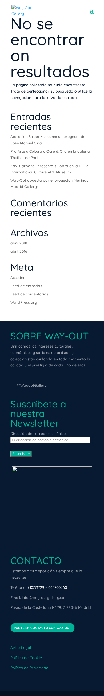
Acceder (17, 277)
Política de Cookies (27, 657)
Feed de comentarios (29, 294)
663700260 (57, 587)
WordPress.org (23, 302)
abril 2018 (18, 243)
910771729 (35, 587)
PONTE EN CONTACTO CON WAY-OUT (42, 628)
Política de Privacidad (29, 667)
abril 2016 (18, 251)
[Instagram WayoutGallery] (12, 385)
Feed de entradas (26, 286)
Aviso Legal (20, 647)
